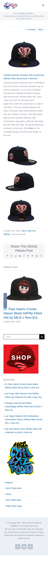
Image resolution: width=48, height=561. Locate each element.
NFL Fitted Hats (13, 500)
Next (40, 29)
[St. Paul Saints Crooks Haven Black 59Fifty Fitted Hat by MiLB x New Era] (24, 275)
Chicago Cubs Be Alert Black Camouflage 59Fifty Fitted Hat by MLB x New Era (23, 406)
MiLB (8, 494)
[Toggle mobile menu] (43, 5)
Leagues (9, 482)
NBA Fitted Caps (14, 506)
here (31, 128)
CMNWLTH (15, 526)
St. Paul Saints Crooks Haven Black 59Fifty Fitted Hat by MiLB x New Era (22, 313)
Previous (32, 29)
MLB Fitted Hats (13, 488)
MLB (24, 231)
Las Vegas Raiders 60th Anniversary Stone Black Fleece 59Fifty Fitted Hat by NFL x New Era (23, 419)
